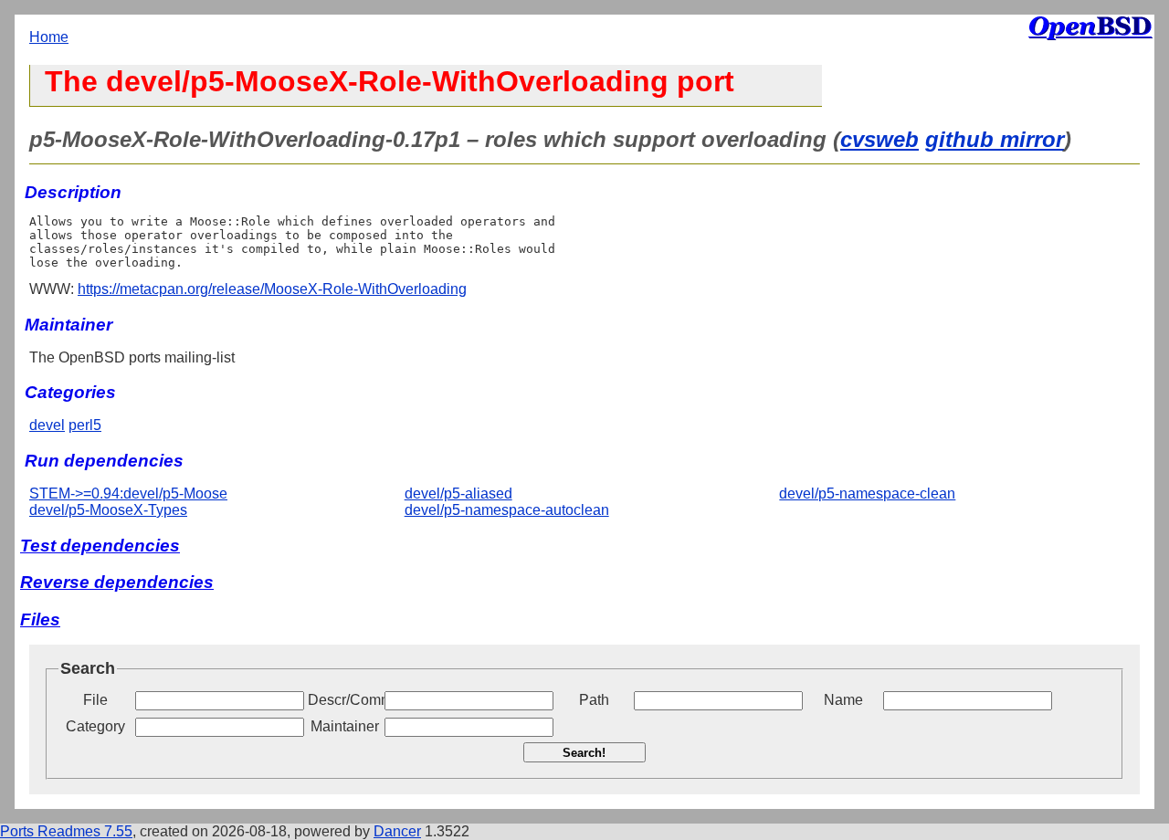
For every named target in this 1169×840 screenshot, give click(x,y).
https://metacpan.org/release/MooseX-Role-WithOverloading (272, 289)
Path (594, 700)
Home (48, 37)
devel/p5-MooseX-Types (108, 510)
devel (47, 425)
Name (843, 700)
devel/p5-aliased (458, 493)
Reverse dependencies (117, 582)
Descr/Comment (344, 700)
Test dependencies (100, 545)
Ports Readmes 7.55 (66, 831)
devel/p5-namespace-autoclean (507, 510)
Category (95, 726)
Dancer (397, 831)
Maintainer (345, 726)
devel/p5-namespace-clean (867, 493)
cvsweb (879, 139)
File (95, 700)
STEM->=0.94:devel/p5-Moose (128, 493)
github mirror (994, 139)
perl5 (84, 425)
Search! (584, 753)
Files (40, 619)
